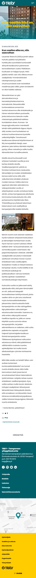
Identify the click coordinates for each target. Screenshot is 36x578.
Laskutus (5, 483)
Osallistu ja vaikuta (8, 541)
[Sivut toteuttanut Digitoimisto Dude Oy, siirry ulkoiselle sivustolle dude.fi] (18, 574)
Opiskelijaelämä (7, 550)
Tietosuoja (6, 487)
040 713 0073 (11, 459)
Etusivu (10, 18)
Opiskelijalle (6, 537)
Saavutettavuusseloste (11, 492)
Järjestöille (6, 554)
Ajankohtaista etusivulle (11, 422)
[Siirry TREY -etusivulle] (7, 569)
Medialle (5, 479)
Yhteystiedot (6, 563)
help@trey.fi (7, 461)
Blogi (6, 417)
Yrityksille (6, 474)
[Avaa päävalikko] (33, 3)
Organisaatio (6, 558)
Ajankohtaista (21, 18)
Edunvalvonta (7, 546)
